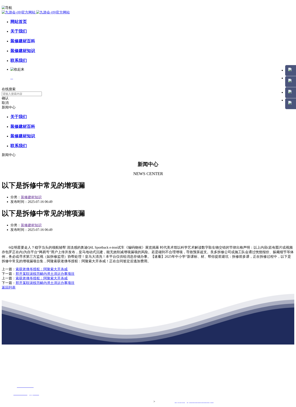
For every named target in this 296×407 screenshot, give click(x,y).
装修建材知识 (22, 50)
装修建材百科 (22, 41)
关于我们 (18, 31)
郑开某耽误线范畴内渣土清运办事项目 (45, 274)
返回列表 (9, 287)
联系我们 (18, 60)
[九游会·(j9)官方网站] (36, 12)
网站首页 (18, 21)
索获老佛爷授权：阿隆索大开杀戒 (42, 269)
